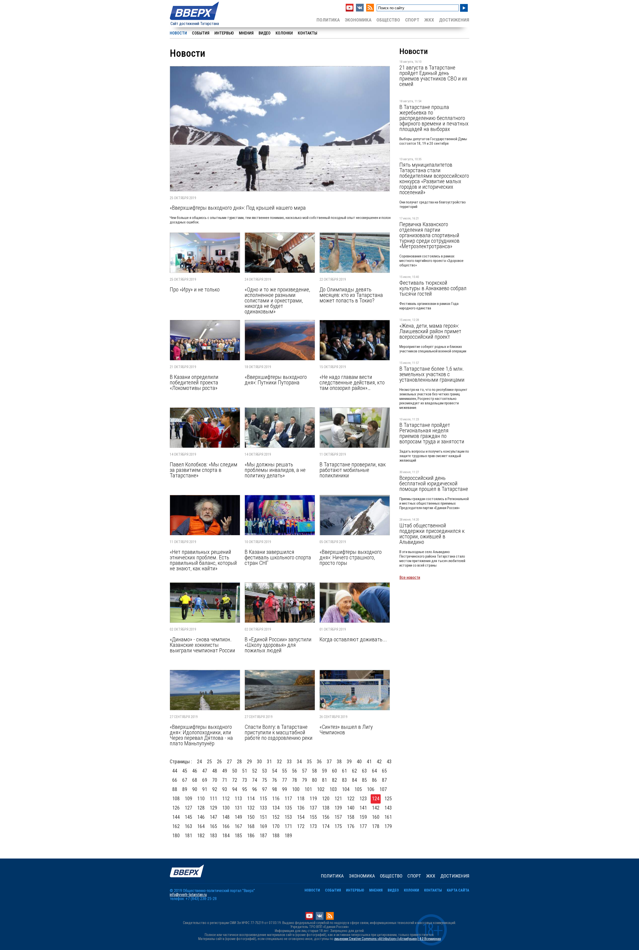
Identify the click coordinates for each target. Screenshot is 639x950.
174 (325, 826)
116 (276, 799)
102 (320, 789)
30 (259, 762)
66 (174, 780)
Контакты (307, 33)
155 (313, 817)
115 (263, 799)
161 (388, 817)
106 (370, 789)
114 (251, 799)
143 (388, 808)
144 (176, 817)
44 (174, 771)
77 (284, 780)
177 (363, 826)
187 (263, 836)
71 (224, 780)
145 (188, 817)
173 (313, 826)
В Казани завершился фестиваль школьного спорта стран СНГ (278, 557)
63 (364, 771)
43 (389, 762)
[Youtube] (349, 10)
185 (238, 836)
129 (213, 808)
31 (269, 762)
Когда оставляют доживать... (353, 639)
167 (238, 826)
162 (176, 826)
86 (374, 780)
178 (375, 826)
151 (263, 817)
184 (226, 836)
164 (201, 826)
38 (339, 762)
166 (226, 826)
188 (276, 836)
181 (188, 836)
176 (350, 826)
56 (294, 771)
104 (345, 789)
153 (288, 817)
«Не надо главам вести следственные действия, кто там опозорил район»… (352, 382)
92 (214, 789)
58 (314, 771)
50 (234, 771)
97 (264, 789)
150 (251, 817)
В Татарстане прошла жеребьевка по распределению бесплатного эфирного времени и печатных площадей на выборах (434, 118)
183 (213, 836)
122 (350, 799)
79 (304, 780)
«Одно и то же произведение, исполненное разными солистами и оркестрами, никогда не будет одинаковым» (277, 300)
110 (201, 799)
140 (350, 808)
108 (176, 799)
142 (375, 808)
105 (358, 789)
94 (234, 789)
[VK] (360, 10)
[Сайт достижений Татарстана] (195, 20)
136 (301, 808)
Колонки (284, 33)
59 (324, 771)
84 (354, 780)
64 (374, 771)
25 (209, 762)
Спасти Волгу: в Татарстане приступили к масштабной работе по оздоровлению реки (279, 732)
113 (238, 799)
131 (238, 808)
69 (204, 780)
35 (309, 762)
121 (338, 799)
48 (214, 771)
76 (274, 780)
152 (276, 817)
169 (263, 826)
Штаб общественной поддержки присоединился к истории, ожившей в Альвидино (432, 534)
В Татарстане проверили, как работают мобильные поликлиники (353, 470)
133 (263, 808)
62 (354, 771)
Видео (265, 33)
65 (384, 771)
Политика (328, 20)
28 (239, 762)
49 (224, 771)
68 (194, 780)
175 (338, 826)
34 (299, 762)
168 (251, 826)
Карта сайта (458, 890)
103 (333, 789)
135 (288, 808)
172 (301, 826)
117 (288, 799)
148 (226, 817)
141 (363, 808)
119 (313, 799)
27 (229, 762)
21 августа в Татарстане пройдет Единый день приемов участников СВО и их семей (433, 76)
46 (194, 771)
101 (308, 789)
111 (213, 799)
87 (384, 780)
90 (194, 789)
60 (334, 771)
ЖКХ (429, 20)
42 (379, 762)
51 (244, 771)
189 (288, 836)
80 (314, 780)
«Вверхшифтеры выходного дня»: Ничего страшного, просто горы (351, 557)
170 (276, 826)
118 (301, 799)
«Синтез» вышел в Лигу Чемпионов (346, 729)
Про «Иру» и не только (195, 289)
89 (184, 789)
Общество (388, 20)
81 (324, 780)
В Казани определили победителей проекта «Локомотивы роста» (194, 382)
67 (184, 780)
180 (176, 836)
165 (213, 826)
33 (289, 762)
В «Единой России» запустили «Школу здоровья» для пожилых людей (278, 645)
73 (244, 780)
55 (284, 771)
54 (274, 771)
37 (329, 762)
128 (201, 808)
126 (176, 808)
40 (359, 762)
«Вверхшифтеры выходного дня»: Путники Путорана (276, 379)
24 (199, 762)
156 (325, 817)
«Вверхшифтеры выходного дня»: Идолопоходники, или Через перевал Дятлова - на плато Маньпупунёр (201, 735)
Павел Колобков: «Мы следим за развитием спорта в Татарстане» (203, 470)
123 (363, 799)
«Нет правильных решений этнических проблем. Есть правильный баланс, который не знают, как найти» (203, 560)
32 (279, 762)
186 (251, 836)
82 (334, 780)
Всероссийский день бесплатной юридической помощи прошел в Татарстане (433, 483)
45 (184, 771)
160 (375, 817)
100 (296, 789)
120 (325, 799)
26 (219, 762)
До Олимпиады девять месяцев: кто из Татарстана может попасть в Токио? (351, 295)
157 (338, 817)
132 (251, 808)
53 (264, 771)
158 (350, 817)
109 (188, 799)
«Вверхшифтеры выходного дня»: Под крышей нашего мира (238, 207)
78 (294, 780)
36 (319, 762)
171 (288, 826)
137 (313, 808)
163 (188, 826)
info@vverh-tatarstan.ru (188, 894)
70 (214, 780)
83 (344, 780)
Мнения (246, 33)
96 (254, 789)
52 (254, 771)
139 (338, 808)
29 (249, 762)
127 (188, 808)
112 (226, 799)
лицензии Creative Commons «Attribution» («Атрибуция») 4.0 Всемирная (387, 939)
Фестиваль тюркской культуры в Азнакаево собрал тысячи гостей (433, 288)
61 (344, 771)
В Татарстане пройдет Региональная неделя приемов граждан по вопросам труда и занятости (431, 433)
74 (254, 780)
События (200, 33)
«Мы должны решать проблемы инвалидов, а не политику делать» (275, 470)
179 (388, 826)
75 (264, 780)
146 (201, 817)
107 (383, 789)
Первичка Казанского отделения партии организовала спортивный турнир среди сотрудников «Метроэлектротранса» (429, 235)
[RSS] (370, 10)
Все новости (409, 577)
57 (304, 771)
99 (284, 789)
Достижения (454, 20)
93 (224, 789)
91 (204, 789)
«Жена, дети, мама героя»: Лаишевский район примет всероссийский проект (430, 331)
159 (363, 817)
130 (226, 808)
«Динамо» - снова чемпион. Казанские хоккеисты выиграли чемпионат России (202, 645)
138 (325, 808)
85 (364, 780)
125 (388, 799)
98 (274, 789)
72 (234, 780)
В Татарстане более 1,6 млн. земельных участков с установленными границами (432, 374)
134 (276, 808)
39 (349, 762)
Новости (178, 33)
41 (369, 762)
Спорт (412, 20)
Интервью (224, 33)
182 (201, 836)
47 (204, 771)
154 (301, 817)
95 (244, 789)
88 (174, 789)
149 (238, 817)
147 (213, 817)
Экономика (358, 20)
